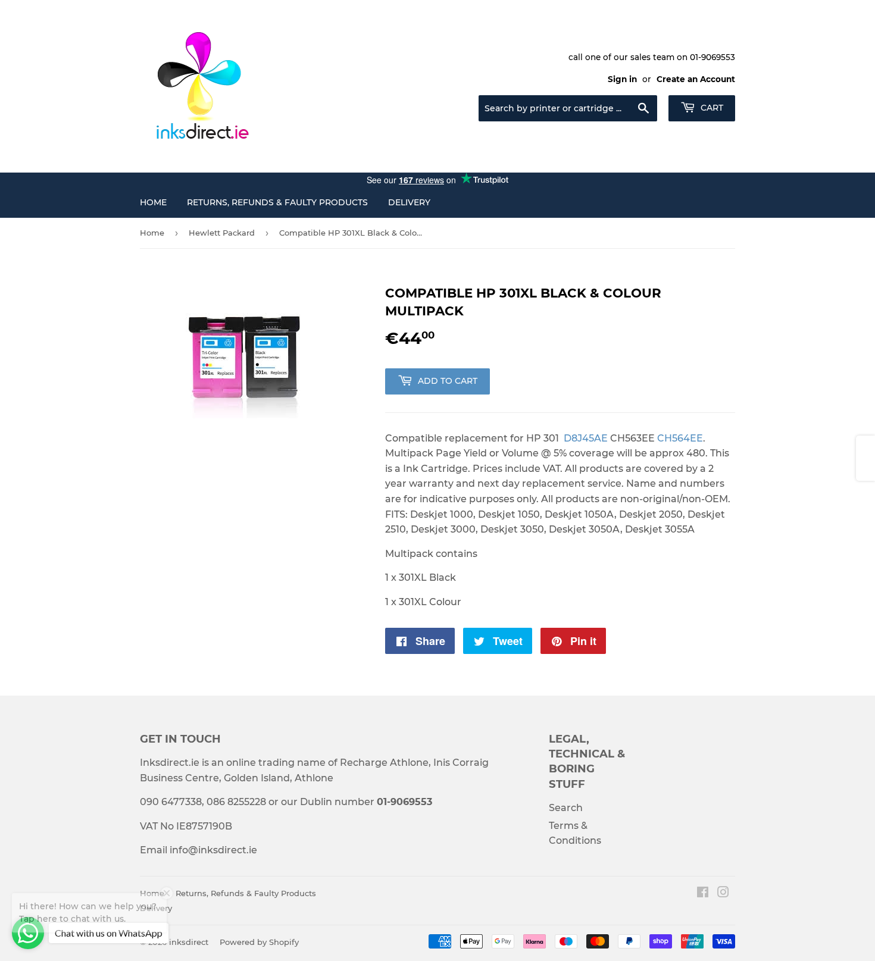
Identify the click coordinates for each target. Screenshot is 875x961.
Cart (710, 107)
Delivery (409, 202)
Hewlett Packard (222, 232)
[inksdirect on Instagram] (723, 893)
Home (153, 202)
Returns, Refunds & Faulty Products (277, 202)
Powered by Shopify (259, 942)
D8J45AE (586, 438)
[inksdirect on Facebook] (702, 893)
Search (566, 807)
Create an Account (696, 79)
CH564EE (680, 438)
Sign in (622, 79)
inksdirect (188, 942)
